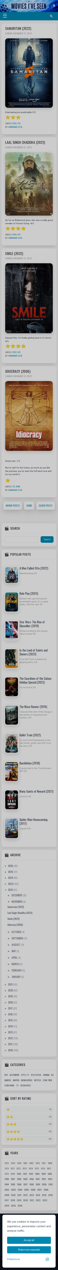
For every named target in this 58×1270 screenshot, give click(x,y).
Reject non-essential (29, 1249)
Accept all (29, 1240)
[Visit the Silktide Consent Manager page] (47, 1259)
